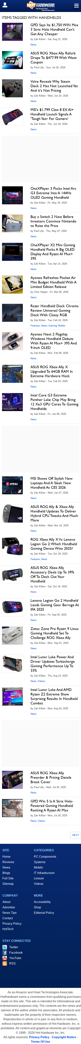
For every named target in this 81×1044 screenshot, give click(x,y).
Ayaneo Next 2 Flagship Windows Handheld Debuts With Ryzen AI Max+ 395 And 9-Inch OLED (54, 341)
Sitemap (8, 883)
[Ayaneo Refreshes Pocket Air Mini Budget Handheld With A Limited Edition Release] (12, 285)
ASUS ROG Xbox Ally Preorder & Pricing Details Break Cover (51, 777)
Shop (37, 907)
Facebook (16, 952)
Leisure (39, 878)
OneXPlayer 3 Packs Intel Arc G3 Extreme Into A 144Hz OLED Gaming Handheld (53, 193)
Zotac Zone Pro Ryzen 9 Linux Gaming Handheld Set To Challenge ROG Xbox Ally (55, 633)
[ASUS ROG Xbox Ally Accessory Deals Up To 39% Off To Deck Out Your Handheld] (12, 575)
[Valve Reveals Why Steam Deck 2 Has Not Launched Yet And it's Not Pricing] (12, 88)
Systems (39, 862)
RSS (12, 963)
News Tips (9, 912)
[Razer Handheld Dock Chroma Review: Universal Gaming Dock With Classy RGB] (12, 313)
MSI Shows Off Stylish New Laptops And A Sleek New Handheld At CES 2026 (52, 483)
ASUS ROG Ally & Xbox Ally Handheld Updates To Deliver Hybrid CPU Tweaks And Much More (54, 513)
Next (75, 835)
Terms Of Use (40, 1041)
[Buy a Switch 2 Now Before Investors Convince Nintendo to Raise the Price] (12, 224)
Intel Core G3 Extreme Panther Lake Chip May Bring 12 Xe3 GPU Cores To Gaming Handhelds (54, 402)
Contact (7, 918)
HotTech (8, 929)
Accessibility (42, 901)
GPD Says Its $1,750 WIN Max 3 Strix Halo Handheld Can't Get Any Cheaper (54, 29)
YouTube (15, 958)
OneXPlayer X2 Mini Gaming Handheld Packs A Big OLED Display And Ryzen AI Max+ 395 (53, 252)
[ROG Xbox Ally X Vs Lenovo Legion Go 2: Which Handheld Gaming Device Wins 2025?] (12, 546)
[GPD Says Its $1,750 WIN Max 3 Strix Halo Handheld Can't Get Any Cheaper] (12, 32)
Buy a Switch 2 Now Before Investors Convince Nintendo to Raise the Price (53, 221)
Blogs (6, 872)
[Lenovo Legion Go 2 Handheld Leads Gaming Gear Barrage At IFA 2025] (12, 607)
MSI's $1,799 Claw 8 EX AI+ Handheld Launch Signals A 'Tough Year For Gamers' (52, 114)
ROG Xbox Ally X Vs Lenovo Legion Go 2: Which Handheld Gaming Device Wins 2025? (54, 544)
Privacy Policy (11, 923)
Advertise (8, 907)
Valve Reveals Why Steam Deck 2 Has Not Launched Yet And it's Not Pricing (54, 86)
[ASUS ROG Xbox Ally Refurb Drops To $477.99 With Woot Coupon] (12, 60)
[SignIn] (7, 5)
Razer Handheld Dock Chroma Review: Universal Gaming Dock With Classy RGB (55, 310)
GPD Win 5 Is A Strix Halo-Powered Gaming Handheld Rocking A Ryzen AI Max (52, 805)
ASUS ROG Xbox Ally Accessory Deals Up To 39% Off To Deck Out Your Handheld (52, 574)
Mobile (61, 325)
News (34, 44)
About (6, 901)
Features (35, 325)
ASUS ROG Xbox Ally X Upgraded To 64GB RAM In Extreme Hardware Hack (52, 371)
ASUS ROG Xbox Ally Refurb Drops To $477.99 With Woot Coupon (54, 57)
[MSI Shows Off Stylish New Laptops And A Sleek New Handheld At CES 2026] (12, 485)
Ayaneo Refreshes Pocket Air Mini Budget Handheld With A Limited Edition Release (53, 282)
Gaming (52, 325)
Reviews (8, 862)
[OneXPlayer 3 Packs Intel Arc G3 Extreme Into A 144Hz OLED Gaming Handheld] (12, 195)
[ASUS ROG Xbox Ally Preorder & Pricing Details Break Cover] (12, 780)
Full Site (8, 878)
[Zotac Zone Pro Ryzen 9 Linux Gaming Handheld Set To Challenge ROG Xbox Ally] (12, 636)
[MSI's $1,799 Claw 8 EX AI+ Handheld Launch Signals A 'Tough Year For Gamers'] (12, 117)
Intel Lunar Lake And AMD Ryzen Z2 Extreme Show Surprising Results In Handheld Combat (54, 696)
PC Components (45, 856)
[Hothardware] (40, 6)
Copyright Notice (64, 1037)
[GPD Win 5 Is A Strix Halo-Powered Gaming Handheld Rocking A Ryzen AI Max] (12, 808)
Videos (41, 681)
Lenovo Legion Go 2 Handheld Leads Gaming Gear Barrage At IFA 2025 (55, 605)
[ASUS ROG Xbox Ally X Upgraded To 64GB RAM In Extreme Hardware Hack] (12, 374)
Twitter (13, 947)
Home (6, 856)
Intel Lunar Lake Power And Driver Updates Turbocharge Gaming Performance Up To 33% (53, 664)
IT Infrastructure (44, 872)
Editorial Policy (44, 912)
